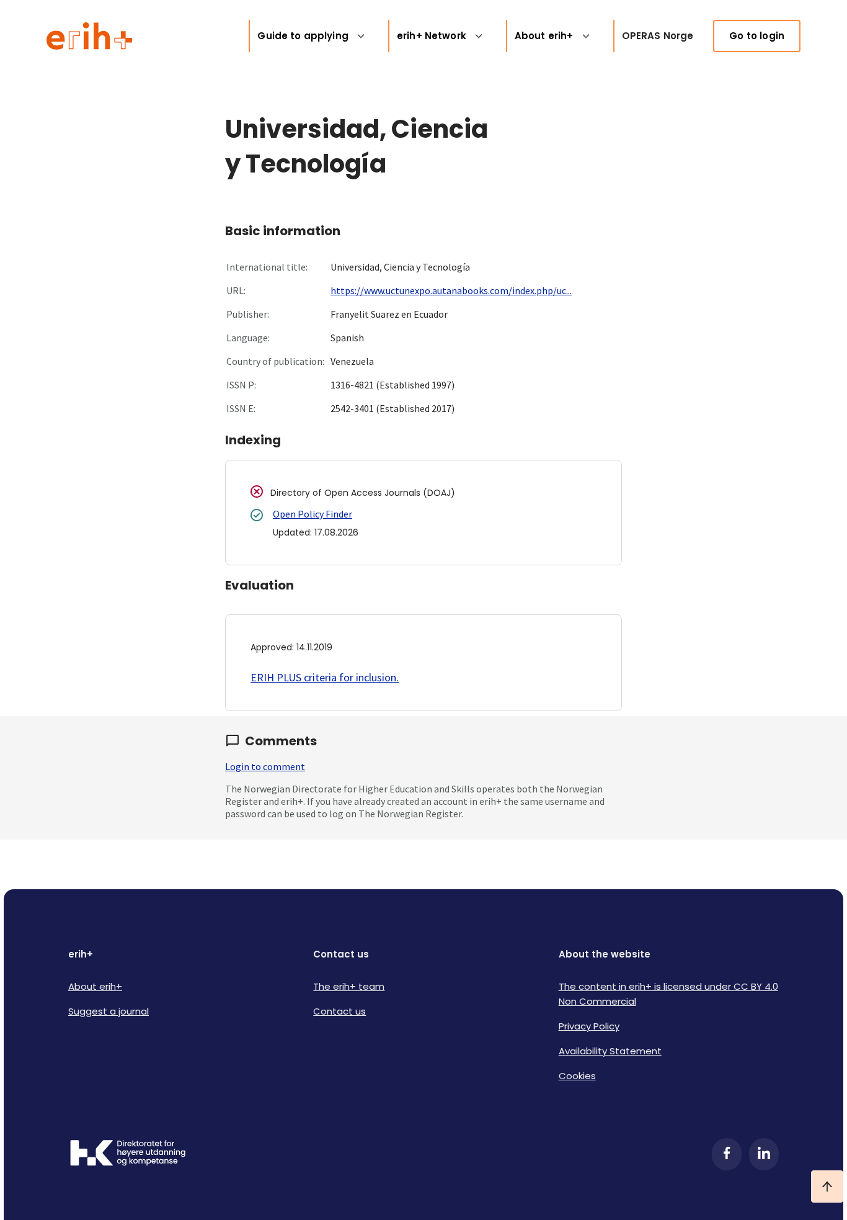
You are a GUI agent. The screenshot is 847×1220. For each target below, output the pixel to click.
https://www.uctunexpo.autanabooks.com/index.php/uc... (451, 290)
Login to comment (265, 766)
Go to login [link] (756, 35)
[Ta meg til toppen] (827, 1186)
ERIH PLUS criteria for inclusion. (325, 677)
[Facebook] (727, 1154)
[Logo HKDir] (127, 1154)
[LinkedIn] (764, 1154)
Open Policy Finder (312, 514)
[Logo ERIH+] (90, 36)
